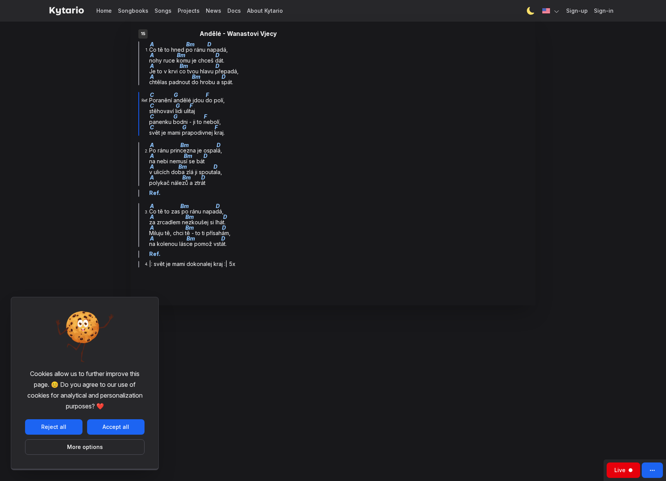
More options (85, 447)
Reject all (53, 426)
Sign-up (577, 10)
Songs (163, 10)
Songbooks (133, 10)
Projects (189, 10)
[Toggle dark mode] (531, 11)
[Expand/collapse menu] (652, 470)
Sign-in (604, 10)
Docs (234, 10)
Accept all (116, 426)
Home (104, 10)
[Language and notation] (551, 11)
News (213, 10)
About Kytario (265, 10)
